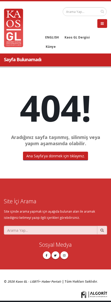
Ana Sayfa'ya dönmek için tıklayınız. (55, 155)
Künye (51, 46)
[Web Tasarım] (94, 294)
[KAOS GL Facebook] (47, 255)
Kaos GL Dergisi (77, 37)
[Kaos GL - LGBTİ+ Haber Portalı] (15, 27)
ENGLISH (52, 37)
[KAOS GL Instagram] (64, 255)
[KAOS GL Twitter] (55, 255)
